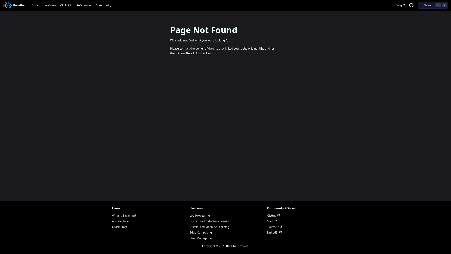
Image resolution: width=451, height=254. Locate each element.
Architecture (120, 221)
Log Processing (200, 215)
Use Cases (49, 5)
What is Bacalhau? (124, 215)
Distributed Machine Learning (209, 227)
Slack (270, 221)
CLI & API (66, 5)
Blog (399, 5)
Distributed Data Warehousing (210, 221)
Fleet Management (202, 238)
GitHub (272, 215)
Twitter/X (273, 227)
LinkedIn (273, 232)
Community (103, 5)
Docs (35, 5)
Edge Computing (201, 232)
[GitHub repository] (411, 5)
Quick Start (119, 227)
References (83, 5)
